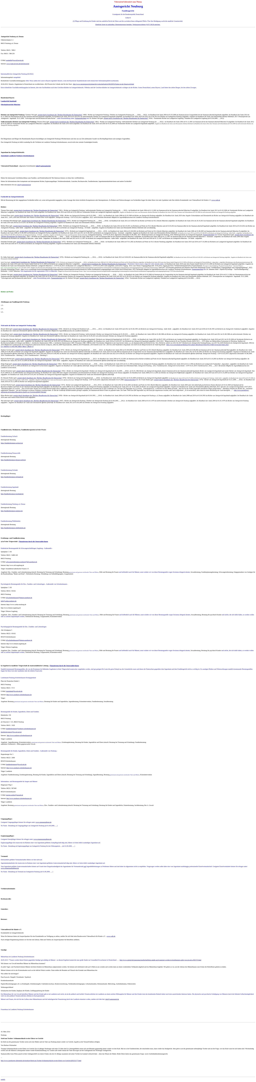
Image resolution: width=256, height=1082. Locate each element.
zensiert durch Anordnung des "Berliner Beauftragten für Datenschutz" (60, 115)
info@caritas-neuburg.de (8, 601)
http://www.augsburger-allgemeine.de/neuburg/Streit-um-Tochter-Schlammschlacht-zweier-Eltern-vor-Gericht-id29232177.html (41, 1061)
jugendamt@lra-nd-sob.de (14, 691)
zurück (3, 1079)
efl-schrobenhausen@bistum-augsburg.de (19, 598)
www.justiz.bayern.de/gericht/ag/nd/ (17, 64)
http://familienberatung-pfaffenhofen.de (13, 528)
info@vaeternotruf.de (43, 166)
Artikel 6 (128, 18)
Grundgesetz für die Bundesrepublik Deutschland (128, 14)
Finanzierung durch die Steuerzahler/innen (33, 541)
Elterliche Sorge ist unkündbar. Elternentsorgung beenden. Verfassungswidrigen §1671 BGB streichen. (127, 24)
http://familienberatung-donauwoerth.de (13, 460)
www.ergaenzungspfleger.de (43, 839)
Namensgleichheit (80, 118)
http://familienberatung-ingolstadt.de (12, 494)
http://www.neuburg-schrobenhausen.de (19, 695)
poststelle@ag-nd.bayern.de (15, 60)
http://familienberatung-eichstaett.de (12, 477)
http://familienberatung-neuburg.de (12, 511)
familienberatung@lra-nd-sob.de (16, 764)
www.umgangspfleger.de (43, 822)
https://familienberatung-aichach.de (12, 443)
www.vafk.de (215, 200)
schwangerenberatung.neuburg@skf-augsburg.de (21, 562)
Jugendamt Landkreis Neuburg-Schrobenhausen (17, 156)
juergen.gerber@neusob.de (14, 795)
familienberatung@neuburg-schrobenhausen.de (21, 729)
